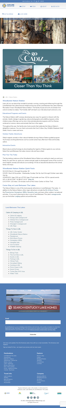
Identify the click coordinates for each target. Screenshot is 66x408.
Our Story (39, 379)
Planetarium (9, 192)
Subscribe (33, 334)
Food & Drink (40, 362)
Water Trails (14, 274)
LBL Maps (13, 226)
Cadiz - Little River (8, 363)
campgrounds (56, 194)
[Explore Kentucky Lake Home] (3, 97)
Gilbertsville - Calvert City (10, 360)
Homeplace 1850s (20, 192)
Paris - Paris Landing (9, 367)
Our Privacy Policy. (52, 329)
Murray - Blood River (9, 365)
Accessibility (7, 382)
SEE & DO (56, 7)
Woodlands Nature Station (18, 234)
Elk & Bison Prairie (51, 190)
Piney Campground (16, 222)
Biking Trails (14, 253)
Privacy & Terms (41, 381)
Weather (6, 377)
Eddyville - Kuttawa (9, 359)
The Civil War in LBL (16, 255)
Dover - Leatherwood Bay (10, 368)
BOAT (44, 7)
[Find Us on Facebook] (28, 397)
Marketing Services (41, 377)
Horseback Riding (16, 263)
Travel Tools (7, 381)
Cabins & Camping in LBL (14, 213)
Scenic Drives (14, 269)
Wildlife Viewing (15, 247)
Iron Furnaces (14, 245)
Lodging (17, 196)
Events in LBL (14, 257)
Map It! (31, 179)
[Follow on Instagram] (31, 397)
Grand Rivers (7, 357)
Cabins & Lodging (15, 216)
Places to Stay (40, 355)
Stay (23, 7)
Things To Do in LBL (13, 250)
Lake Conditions (26, 1)
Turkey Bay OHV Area (17, 271)
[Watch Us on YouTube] (34, 397)
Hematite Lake (32, 192)
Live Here (39, 363)
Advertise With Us (41, 376)
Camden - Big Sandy (9, 370)
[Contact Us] (37, 397)
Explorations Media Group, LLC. (37, 401)
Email (7, 318)
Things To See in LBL (13, 229)
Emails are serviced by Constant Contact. (38, 329)
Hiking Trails (14, 261)
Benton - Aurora (8, 362)
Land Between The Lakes (10, 355)
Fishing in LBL (14, 259)
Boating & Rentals (41, 359)
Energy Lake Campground (18, 218)
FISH (34, 7)
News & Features (8, 379)
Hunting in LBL (15, 265)
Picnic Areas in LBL (16, 267)
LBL (7, 97)
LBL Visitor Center (16, 232)
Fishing (39, 357)
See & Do (39, 360)
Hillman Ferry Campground (19, 220)
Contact (39, 382)
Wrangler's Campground (18, 224)
